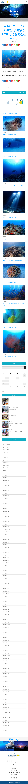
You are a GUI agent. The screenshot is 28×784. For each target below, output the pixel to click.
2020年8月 (6, 660)
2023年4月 (6, 578)
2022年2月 (6, 614)
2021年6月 (6, 635)
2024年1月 (6, 555)
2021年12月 (6, 619)
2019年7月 (6, 694)
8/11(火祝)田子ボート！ (13, 415)
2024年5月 (6, 544)
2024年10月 (6, 531)
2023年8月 (6, 568)
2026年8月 (6, 475)
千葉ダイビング (6, 465)
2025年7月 (6, 508)
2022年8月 (6, 598)
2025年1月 (6, 524)
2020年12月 (6, 650)
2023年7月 (6, 570)
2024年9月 (6, 534)
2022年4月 (6, 609)
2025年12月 (6, 495)
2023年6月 (6, 573)
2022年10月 (6, 593)
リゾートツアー (6, 452)
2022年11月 (6, 591)
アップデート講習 (6, 444)
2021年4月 (6, 640)
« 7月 (3, 391)
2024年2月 (6, 552)
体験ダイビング (6, 462)
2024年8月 (6, 537)
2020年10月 (6, 655)
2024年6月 (6, 542)
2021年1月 (6, 647)
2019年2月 (6, 707)
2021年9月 (6, 627)
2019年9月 (6, 689)
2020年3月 (6, 673)
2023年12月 (6, 557)
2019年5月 (6, 699)
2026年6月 (6, 480)
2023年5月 (6, 575)
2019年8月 (6, 691)
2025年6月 (6, 511)
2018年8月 (6, 722)
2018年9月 (6, 720)
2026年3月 (6, 488)
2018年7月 (6, 725)
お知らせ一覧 (21, 92)
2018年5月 (6, 730)
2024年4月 (6, 547)
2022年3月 (6, 611)
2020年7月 (6, 663)
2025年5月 (6, 513)
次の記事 (20, 87)
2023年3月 (6, 580)
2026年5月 (6, 482)
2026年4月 (6, 485)
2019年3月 (6, 704)
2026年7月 (6, 477)
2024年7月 (6, 539)
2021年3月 (6, 642)
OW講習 (4, 442)
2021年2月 (6, 645)
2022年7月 (6, 601)
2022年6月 (6, 604)
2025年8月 (6, 506)
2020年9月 (6, 658)
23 (24, 383)
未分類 (4, 470)
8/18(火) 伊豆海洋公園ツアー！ (15, 399)
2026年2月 (6, 490)
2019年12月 (6, 681)
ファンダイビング (6, 447)
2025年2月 (6, 521)
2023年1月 (6, 586)
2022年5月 (6, 606)
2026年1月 (6, 493)
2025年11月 (6, 498)
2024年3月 (6, 549)
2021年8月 (6, 629)
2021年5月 (6, 637)
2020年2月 (6, 676)
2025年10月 (6, 500)
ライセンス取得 (6, 449)
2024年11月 (6, 529)
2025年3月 (6, 518)
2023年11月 (6, 560)
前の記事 (8, 87)
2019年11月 (6, 684)
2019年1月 (6, 709)
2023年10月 (6, 562)
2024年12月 (6, 526)
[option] (7, 746)
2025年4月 (6, 516)
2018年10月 (6, 717)
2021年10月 (6, 624)
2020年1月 (6, 678)
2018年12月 (6, 712)
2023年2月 (6, 583)
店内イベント (5, 467)
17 (3, 383)
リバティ (4, 454)
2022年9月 (6, 596)
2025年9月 (6, 503)
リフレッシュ (5, 460)
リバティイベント (6, 457)
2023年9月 (6, 565)
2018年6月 (6, 727)
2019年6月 (6, 696)
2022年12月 (6, 588)
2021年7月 (6, 632)
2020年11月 (6, 653)
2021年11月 (6, 622)
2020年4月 (6, 671)
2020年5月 (6, 668)
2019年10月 (6, 686)
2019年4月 (6, 702)
